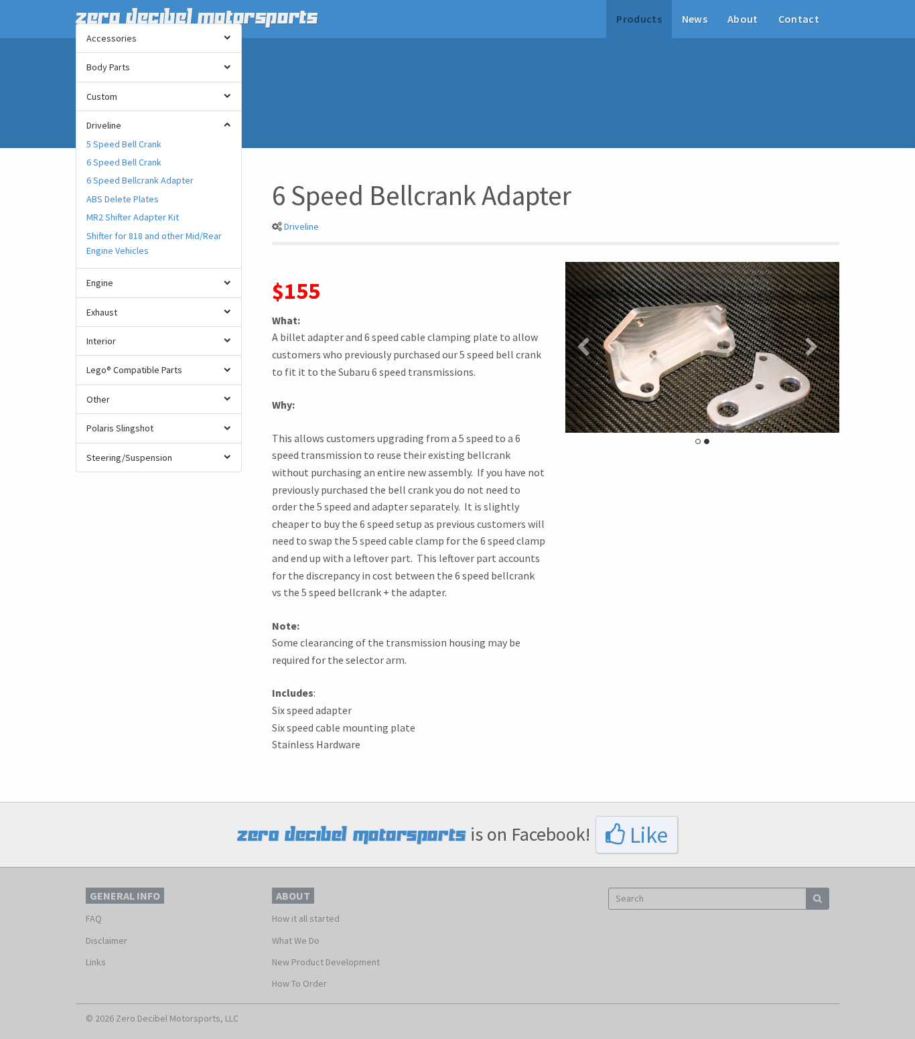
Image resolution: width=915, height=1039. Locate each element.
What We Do (296, 940)
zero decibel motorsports (197, 17)
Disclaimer (106, 940)
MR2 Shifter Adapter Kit (132, 217)
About (742, 18)
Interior (101, 341)
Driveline (103, 125)
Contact (798, 18)
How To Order (299, 983)
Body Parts (108, 67)
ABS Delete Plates (122, 199)
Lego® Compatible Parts (134, 370)
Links (96, 962)
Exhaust (101, 312)
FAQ (94, 918)
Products (639, 18)
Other (98, 399)
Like (646, 835)
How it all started (306, 918)
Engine (99, 283)
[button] (585, 347)
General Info (125, 895)
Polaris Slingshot (119, 428)
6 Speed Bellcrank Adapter (140, 180)
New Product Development (326, 962)
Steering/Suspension (129, 458)
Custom (101, 96)
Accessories (111, 38)
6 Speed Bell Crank (123, 162)
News (694, 18)
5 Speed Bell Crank (123, 144)
